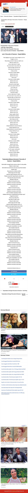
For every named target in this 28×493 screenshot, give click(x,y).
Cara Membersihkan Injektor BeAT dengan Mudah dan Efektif (12, 371)
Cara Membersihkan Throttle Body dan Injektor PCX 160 (11, 377)
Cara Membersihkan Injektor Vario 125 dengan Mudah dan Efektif (13, 369)
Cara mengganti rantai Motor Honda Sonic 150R (10, 363)
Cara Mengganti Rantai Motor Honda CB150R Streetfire (11, 366)
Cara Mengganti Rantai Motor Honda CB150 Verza (10, 361)
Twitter (15, 274)
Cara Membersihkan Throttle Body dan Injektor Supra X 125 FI (12, 379)
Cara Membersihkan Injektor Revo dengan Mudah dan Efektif (12, 374)
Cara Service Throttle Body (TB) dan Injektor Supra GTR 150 (12, 390)
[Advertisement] (14, 410)
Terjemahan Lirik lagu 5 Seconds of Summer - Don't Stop (15, 290)
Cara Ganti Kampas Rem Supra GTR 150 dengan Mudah (11, 387)
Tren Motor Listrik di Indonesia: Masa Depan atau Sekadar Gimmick (13, 384)
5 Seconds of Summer (8, 16)
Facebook (14, 271)
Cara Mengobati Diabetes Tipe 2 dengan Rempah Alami (11, 358)
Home (2, 16)
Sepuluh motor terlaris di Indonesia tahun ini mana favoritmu (12, 382)
